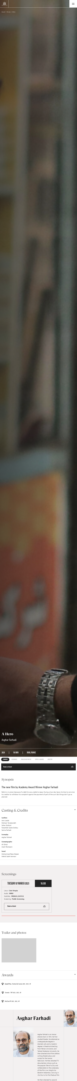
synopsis (5, 759)
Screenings (14, 759)
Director (50, 759)
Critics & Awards (39, 759)
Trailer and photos (26, 759)
